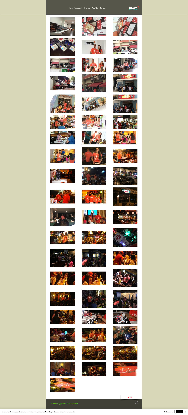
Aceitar (179, 412)
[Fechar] (185, 411)
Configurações (168, 412)
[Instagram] (137, 402)
